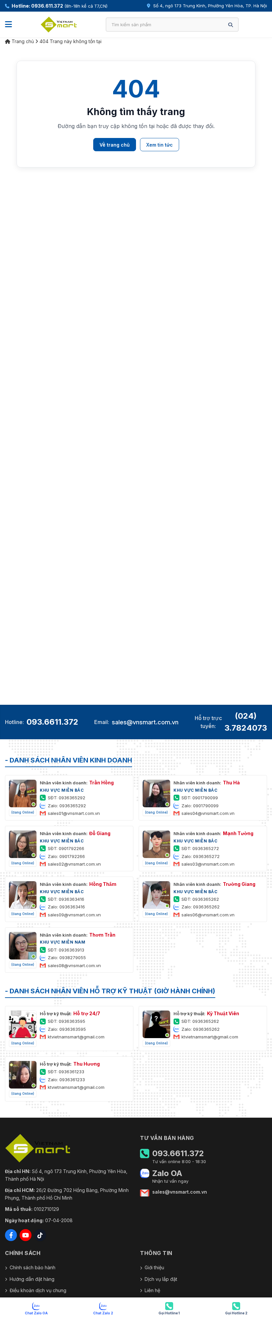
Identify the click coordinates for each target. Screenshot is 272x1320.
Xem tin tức (159, 145)
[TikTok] (40, 1235)
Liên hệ (152, 1290)
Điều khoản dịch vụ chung (38, 1290)
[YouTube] (26, 1235)
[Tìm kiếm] (230, 24)
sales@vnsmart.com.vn (145, 722)
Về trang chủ (115, 145)
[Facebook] (11, 1235)
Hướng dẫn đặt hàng (32, 1279)
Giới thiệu (154, 1267)
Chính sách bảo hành (32, 1267)
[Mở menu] (8, 25)
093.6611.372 (52, 722)
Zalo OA (167, 1173)
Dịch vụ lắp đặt (161, 1279)
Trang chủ (22, 41)
